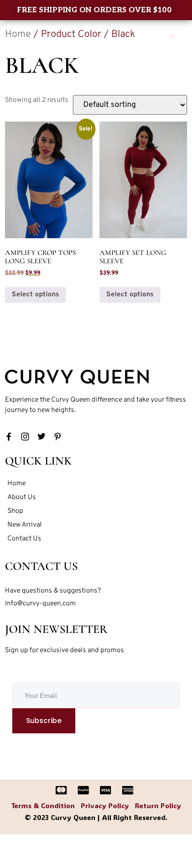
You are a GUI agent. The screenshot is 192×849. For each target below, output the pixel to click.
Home (16, 483)
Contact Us (24, 539)
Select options (35, 294)
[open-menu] (148, 38)
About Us (21, 497)
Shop (15, 511)
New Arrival (24, 525)
